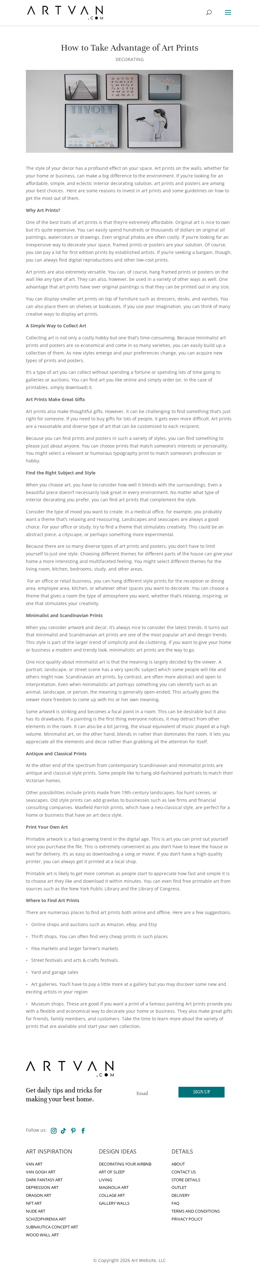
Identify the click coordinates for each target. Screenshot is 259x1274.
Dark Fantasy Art (44, 1180)
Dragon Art (38, 1195)
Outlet (179, 1187)
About (178, 1164)
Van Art (34, 1164)
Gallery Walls (114, 1203)
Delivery (181, 1195)
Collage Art (112, 1195)
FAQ (175, 1203)
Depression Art (42, 1187)
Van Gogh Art (40, 1172)
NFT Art (34, 1203)
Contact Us (184, 1172)
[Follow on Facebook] (83, 1130)
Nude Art (35, 1211)
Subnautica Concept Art (52, 1227)
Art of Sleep (112, 1172)
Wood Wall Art (42, 1235)
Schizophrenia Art (46, 1219)
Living (105, 1180)
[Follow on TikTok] (63, 1130)
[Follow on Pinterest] (73, 1130)
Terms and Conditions (196, 1211)
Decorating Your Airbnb (125, 1164)
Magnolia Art (114, 1187)
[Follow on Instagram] (53, 1130)
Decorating (130, 59)
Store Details (186, 1180)
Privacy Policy (187, 1219)
